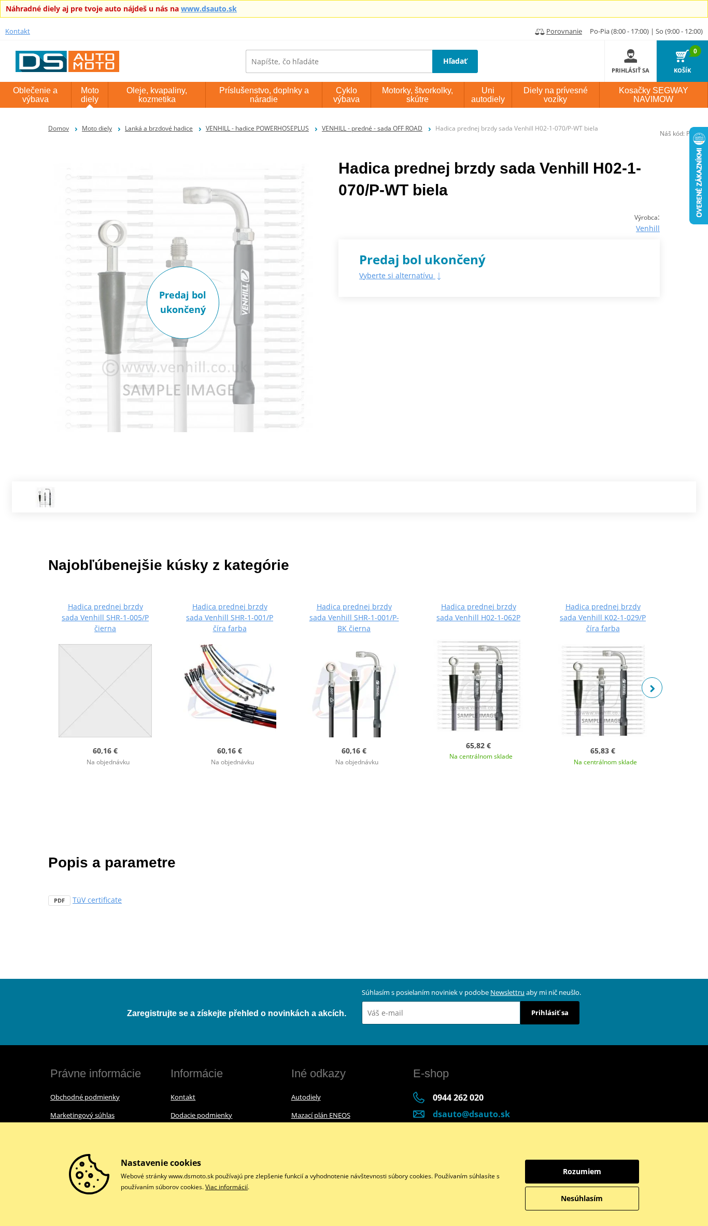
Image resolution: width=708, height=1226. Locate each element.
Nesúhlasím (582, 1198)
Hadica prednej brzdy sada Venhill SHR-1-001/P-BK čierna (354, 617)
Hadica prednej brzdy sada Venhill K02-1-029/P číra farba (603, 617)
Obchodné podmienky (85, 1097)
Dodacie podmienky (201, 1115)
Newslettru (507, 992)
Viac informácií (226, 1186)
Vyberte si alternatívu (397, 275)
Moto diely (97, 128)
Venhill (648, 228)
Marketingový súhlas (82, 1115)
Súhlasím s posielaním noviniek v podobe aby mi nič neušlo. (471, 992)
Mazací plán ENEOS (320, 1115)
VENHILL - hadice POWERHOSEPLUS (257, 128)
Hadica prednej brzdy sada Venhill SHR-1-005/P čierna (105, 617)
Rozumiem (582, 1171)
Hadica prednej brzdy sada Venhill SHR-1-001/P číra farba (229, 617)
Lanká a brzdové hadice (159, 128)
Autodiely (306, 1097)
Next (652, 687)
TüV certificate (97, 900)
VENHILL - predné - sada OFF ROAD (372, 128)
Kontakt (17, 31)
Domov (58, 128)
